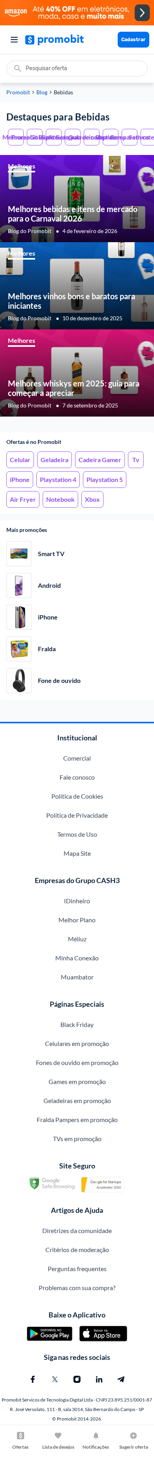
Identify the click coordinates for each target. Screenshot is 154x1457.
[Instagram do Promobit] (77, 1379)
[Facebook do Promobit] (33, 1379)
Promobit (18, 92)
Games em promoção (77, 1081)
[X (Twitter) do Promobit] (55, 1379)
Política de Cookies (77, 796)
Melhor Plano (77, 920)
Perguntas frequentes (77, 1268)
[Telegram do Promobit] (121, 1379)
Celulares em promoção (77, 1043)
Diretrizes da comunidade (77, 1230)
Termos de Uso (77, 834)
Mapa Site (77, 853)
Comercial (77, 758)
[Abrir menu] (14, 39)
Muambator (77, 977)
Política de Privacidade (77, 815)
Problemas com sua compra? (77, 1287)
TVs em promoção (77, 1138)
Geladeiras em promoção (77, 1100)
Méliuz (77, 939)
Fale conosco (77, 777)
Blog (41, 92)
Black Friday (77, 1024)
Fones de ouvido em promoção (77, 1062)
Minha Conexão (77, 958)
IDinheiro (77, 900)
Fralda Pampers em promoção (77, 1119)
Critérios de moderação (77, 1249)
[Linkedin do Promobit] (99, 1379)
